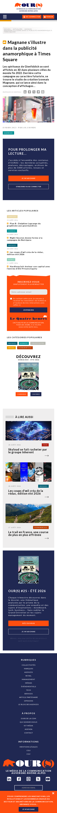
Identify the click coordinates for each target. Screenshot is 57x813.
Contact (28, 733)
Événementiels (28, 686)
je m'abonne (28, 809)
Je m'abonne (29, 178)
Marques (28, 669)
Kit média (28, 726)
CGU (29, 750)
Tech (28, 690)
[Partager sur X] (33, 92)
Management (28, 679)
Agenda (28, 729)
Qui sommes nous (28, 722)
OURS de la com (28, 718)
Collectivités (28, 665)
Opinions (28, 701)
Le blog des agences (28, 704)
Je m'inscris (28, 310)
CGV (28, 754)
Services (28, 694)
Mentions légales (28, 747)
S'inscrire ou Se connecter (28, 187)
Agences (28, 672)
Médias (28, 683)
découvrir (28, 623)
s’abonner (36, 394)
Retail (29, 676)
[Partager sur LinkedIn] (25, 92)
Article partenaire (28, 697)
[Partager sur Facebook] (29, 92)
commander (21, 394)
